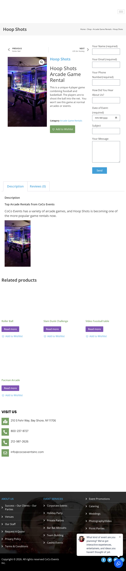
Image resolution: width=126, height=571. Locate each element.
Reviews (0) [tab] (38, 186)
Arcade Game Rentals (102, 29)
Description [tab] (15, 186)
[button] (41, 62)
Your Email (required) (104, 59)
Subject (96, 125)
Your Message (100, 138)
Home (83, 29)
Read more (10, 329)
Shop (89, 29)
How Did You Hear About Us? (102, 92)
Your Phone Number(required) (103, 75)
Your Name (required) (105, 46)
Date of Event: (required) (100, 110)
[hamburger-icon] (121, 11)
